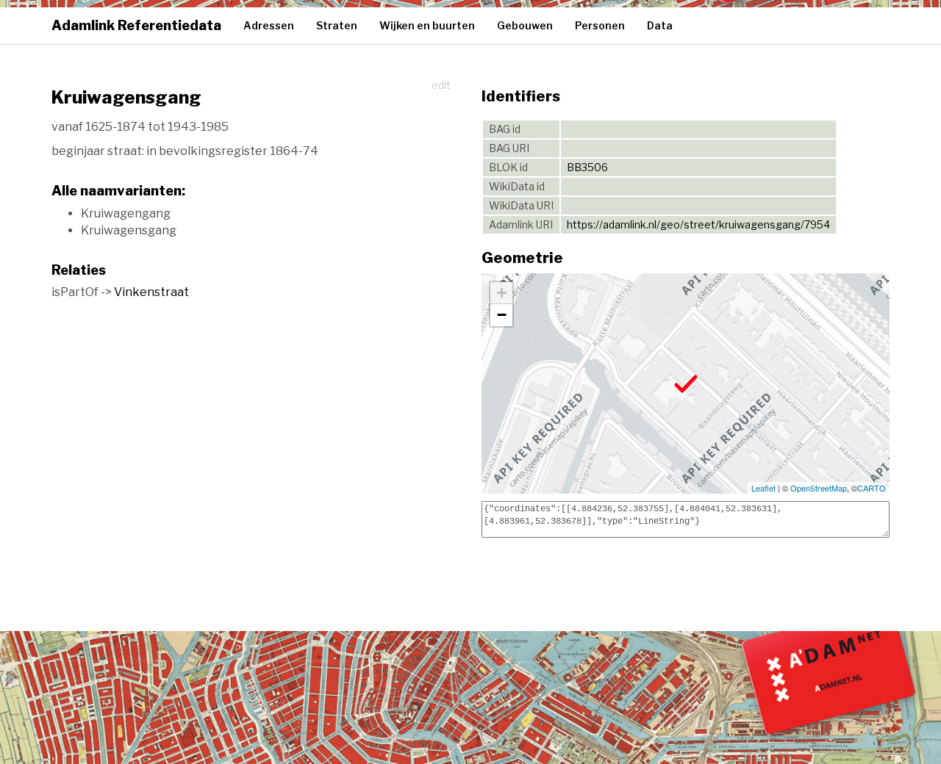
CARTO (871, 488)
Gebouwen (525, 25)
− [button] (502, 315)
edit (441, 85)
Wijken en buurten (427, 25)
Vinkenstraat (151, 292)
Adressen (268, 25)
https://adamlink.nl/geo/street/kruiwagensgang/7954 (698, 224)
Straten (336, 25)
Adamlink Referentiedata (136, 25)
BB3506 (587, 167)
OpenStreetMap (818, 488)
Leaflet (763, 488)
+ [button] (502, 293)
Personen (600, 25)
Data (660, 25)
